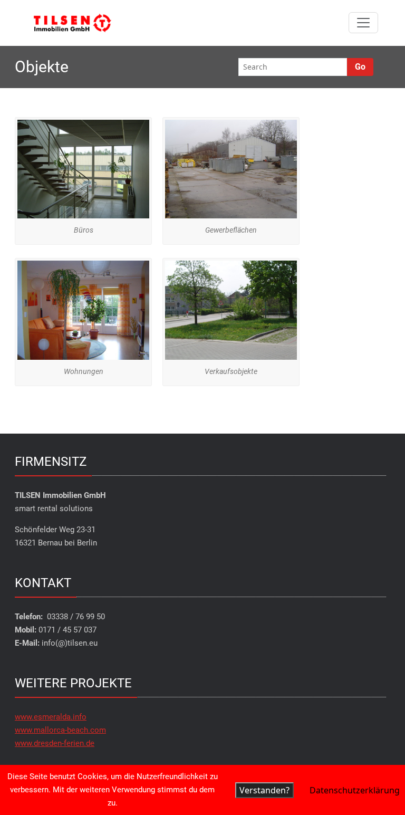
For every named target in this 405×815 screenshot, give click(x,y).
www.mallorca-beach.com (60, 730)
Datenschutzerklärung (355, 790)
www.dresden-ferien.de (54, 743)
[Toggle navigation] (363, 22)
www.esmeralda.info (50, 717)
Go (360, 67)
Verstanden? (264, 790)
